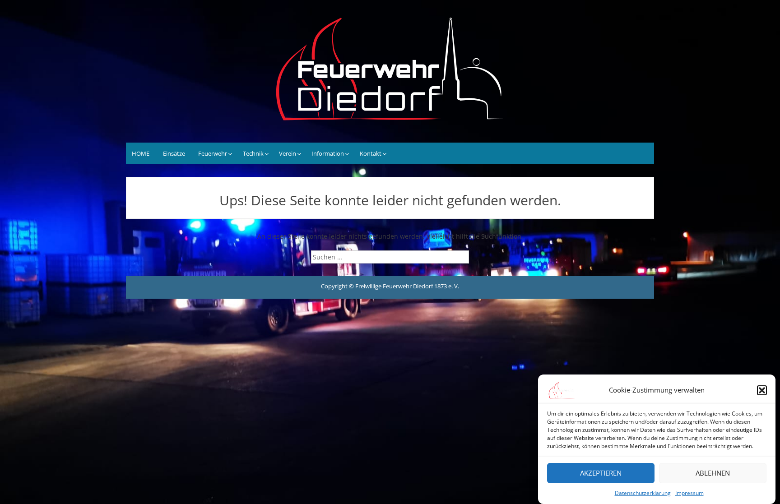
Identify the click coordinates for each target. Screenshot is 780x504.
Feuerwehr (212, 153)
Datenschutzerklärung (643, 493)
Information (327, 153)
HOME (140, 153)
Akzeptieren (601, 473)
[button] (761, 390)
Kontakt (370, 153)
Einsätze (174, 153)
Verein (287, 153)
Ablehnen (713, 473)
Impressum (689, 493)
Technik (253, 153)
